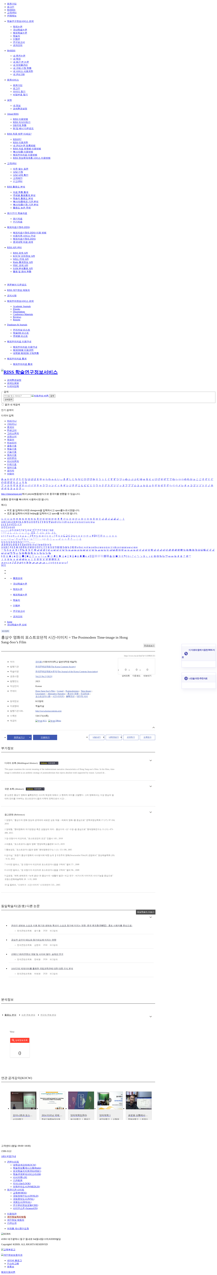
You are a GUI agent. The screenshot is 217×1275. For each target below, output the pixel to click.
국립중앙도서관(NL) (23, 1199)
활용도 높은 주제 (22, 207)
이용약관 (12, 1214)
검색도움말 (13, 383)
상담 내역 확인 (20, 175)
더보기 (151, 760)
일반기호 (12, 467)
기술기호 (12, 452)
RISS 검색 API (20, 253)
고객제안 (17, 178)
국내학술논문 (20, 30)
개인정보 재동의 (15, 1220)
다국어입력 (13, 386)
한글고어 (12, 430)
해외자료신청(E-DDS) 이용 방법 (29, 232)
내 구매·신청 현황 (22, 68)
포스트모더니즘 (42, 696)
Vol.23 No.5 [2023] (43, 676)
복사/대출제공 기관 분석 (25, 201)
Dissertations (19, 311)
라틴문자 (12, 458)
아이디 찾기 (19, 91)
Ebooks (16, 309)
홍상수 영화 (73, 694)
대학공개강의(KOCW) (24, 1165)
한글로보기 (149, 646)
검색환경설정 (20, 108)
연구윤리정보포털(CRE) (25, 1205)
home (9, 622)
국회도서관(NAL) (22, 1202)
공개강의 (17, 45)
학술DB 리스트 (21, 333)
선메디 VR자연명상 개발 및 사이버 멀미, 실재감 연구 (37, 954)
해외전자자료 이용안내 (19, 341)
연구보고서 (19, 42)
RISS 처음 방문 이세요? (19, 134)
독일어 (10, 439)
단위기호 (12, 464)
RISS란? (17, 139)
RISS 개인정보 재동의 (18, 290)
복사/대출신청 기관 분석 (25, 204)
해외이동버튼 (8, 1272)
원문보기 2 (19, 737)
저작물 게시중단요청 (18, 1228)
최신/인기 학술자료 (17, 213)
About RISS (13, 114)
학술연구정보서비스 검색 (20, 21)
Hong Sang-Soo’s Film (45, 691)
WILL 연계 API (20, 259)
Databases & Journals (17, 324)
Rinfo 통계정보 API (23, 262)
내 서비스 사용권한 (23, 71)
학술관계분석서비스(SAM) (27, 1174)
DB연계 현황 (19, 125)
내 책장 (17, 59)
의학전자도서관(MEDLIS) (26, 1186)
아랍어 (10, 473)
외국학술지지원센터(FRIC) (27, 1171)
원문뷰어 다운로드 (17, 284)
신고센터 (17, 181)
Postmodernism (72, 691)
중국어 (10, 427)
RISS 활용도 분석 (16, 186)
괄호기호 (12, 446)
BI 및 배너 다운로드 (23, 128)
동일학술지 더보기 (145, 912)
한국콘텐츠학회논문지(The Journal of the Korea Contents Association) (66, 671)
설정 (9, 100)
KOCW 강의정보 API (24, 256)
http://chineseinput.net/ (11, 494)
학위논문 (17, 26)
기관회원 (17, 1180)
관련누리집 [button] (13, 1162)
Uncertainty (40, 694)
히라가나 (12, 421)
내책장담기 (114, 737)
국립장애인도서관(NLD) (25, 1196)
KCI (44, 721)
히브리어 (12, 442)
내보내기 (97, 737)
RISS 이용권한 (20, 142)
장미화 (38, 662)
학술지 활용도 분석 (23, 198)
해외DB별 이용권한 (23, 350)
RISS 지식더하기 (21, 122)
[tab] (10, 1015)
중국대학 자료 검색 (23, 242)
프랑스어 (12, 436)
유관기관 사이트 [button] (15, 1189)
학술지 (16, 36)
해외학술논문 (20, 33)
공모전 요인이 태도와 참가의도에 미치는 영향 (33, 940)
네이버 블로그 (14, 1260)
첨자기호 (12, 455)
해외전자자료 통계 (17, 358)
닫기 (3, 565)
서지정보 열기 (153, 727)
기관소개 (12, 1223)
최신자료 (17, 218)
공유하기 (131, 737)
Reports (16, 319)
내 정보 (17, 105)
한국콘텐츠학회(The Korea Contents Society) (55, 666)
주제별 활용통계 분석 (24, 195)
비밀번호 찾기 (20, 94)
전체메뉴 (12, 15)
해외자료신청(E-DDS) (18, 227)
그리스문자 (13, 433)
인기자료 (17, 221)
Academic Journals (22, 306)
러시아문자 (13, 461)
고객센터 (12, 12)
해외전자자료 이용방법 (25, 155)
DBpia (58, 721)
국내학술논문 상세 (17, 624)
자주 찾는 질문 (20, 169)
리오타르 (85, 694)
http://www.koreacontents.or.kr (48, 711)
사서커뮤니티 (20, 1177)
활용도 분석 (10, 1015)
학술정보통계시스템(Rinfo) (27, 1168)
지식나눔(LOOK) (22, 1183)
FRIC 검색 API (20, 265)
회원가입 (12, 4)
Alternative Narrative (56, 694)
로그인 (10, 7)
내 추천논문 (19, 55)
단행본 (16, 39)
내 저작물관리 (20, 65)
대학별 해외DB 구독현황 (26, 353)
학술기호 (12, 449)
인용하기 (45, 737)
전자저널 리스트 (21, 330)
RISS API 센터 (14, 247)
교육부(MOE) (20, 1193)
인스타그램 (13, 1263)
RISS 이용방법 (20, 119)
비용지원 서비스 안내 (24, 236)
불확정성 (70, 696)
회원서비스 (13, 80)
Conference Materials (23, 314)
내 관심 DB (19, 74)
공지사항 (12, 295)
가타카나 (12, 424)
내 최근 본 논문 (21, 62)
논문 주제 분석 (28, 1015)
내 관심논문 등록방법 (24, 145)
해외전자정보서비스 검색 (20, 301)
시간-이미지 (58, 696)
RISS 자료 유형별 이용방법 (27, 148)
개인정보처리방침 (16, 1217)
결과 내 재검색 (12, 404)
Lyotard (60, 691)
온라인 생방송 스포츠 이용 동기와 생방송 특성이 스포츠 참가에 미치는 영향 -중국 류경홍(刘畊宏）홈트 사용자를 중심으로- (71, 925)
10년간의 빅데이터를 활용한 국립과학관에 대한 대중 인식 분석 (42, 968)
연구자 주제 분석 (48, 1015)
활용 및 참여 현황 (22, 271)
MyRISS (11, 10)
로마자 (10, 470)
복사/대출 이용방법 (23, 151)
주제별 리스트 (20, 336)
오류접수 (147, 737)
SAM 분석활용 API (23, 268)
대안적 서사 (82, 696)
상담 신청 (18, 172)
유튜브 (10, 1266)
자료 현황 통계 (20, 192)
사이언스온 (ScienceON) (25, 1208)
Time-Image (86, 691)
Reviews (17, 317)
